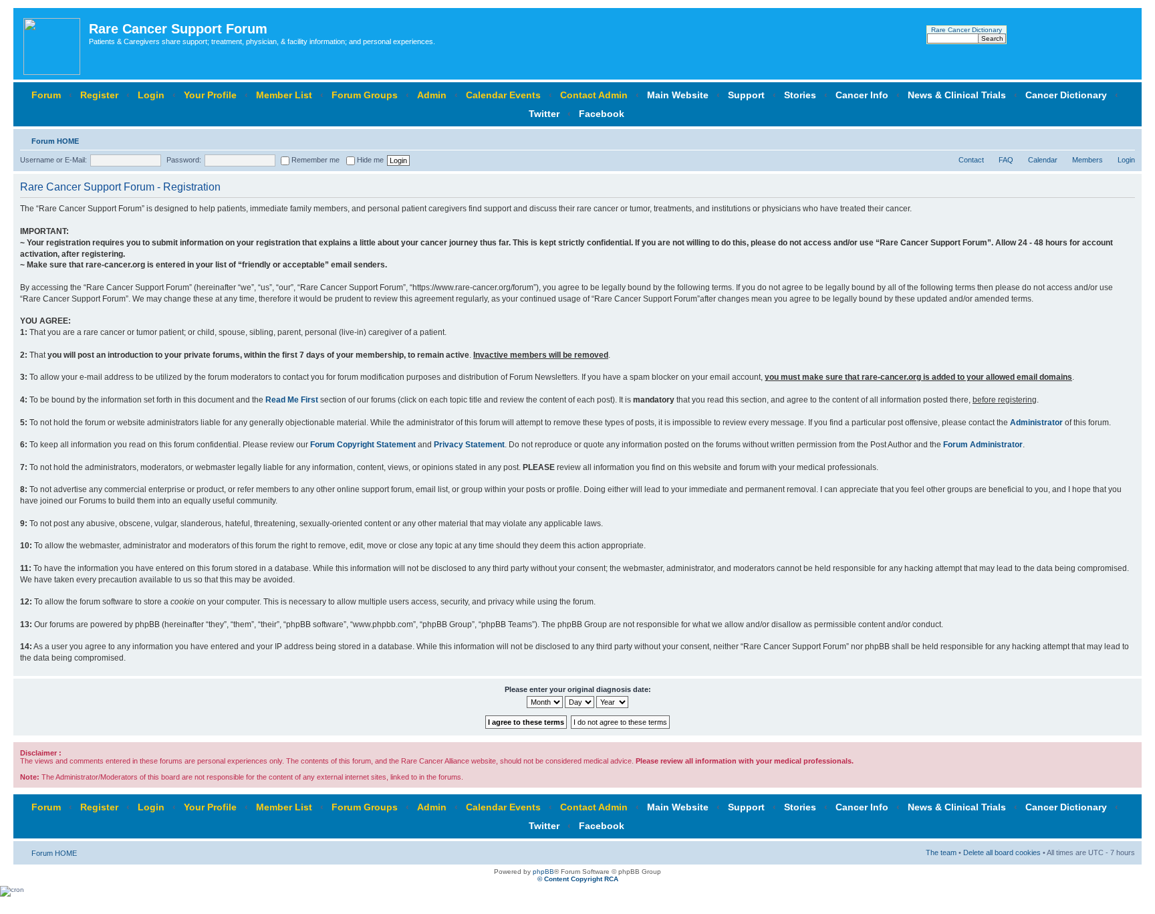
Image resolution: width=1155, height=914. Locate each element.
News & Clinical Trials (957, 95)
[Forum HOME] (53, 43)
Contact (971, 160)
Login (151, 95)
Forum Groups (365, 95)
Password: (183, 160)
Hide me (369, 160)
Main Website (678, 95)
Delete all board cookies (1002, 852)
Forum (46, 95)
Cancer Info (862, 95)
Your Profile (210, 95)
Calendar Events (503, 95)
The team (941, 852)
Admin (431, 95)
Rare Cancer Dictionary (966, 29)
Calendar (1042, 160)
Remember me (314, 160)
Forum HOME (55, 141)
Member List (284, 95)
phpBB (543, 871)
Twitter (544, 113)
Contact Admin (594, 95)
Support (746, 95)
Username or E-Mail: (53, 160)
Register (99, 95)
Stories (800, 95)
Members (1087, 160)
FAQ (1006, 160)
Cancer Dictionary (1066, 95)
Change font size (1125, 138)
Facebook (601, 113)
